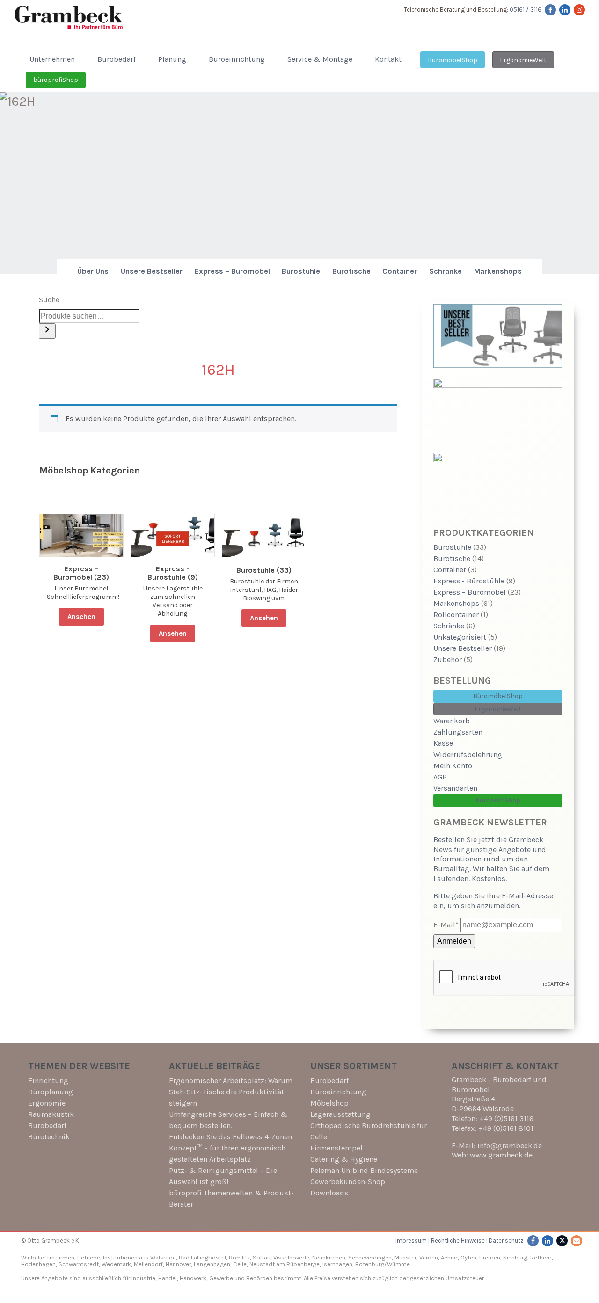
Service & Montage (319, 59)
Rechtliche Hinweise (458, 1240)
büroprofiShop (55, 80)
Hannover (178, 1263)
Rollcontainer (456, 614)
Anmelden (454, 941)
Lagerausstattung (340, 1114)
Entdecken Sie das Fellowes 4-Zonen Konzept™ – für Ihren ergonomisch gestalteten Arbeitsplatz (230, 1148)
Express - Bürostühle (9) (172, 573)
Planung (172, 59)
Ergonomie (47, 1103)
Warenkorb (451, 720)
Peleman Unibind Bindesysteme (364, 1170)
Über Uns (93, 271)
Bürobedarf (116, 59)
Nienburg (515, 1257)
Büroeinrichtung (237, 59)
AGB (440, 776)
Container (399, 271)
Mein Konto (452, 765)
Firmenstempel (336, 1147)
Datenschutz (506, 1240)
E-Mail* (446, 924)
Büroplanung (50, 1091)
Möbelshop (329, 1103)
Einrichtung (48, 1080)
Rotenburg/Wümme (382, 1263)
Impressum (411, 1240)
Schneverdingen (370, 1257)
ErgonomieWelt (523, 60)
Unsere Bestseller (152, 271)
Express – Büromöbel (232, 271)
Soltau (261, 1257)
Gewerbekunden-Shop (347, 1181)
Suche (49, 299)
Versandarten (455, 788)
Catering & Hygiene (343, 1159)
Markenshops (498, 271)
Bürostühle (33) (264, 570)
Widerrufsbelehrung (467, 754)
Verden (428, 1257)
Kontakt (388, 59)
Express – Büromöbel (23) (81, 573)
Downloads (329, 1192)
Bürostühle (301, 271)
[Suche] (47, 331)
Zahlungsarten (457, 732)
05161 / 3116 (525, 9)
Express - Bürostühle (468, 580)
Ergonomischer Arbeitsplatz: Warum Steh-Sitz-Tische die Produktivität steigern (230, 1091)
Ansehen (81, 616)
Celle (240, 1263)
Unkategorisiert (459, 637)
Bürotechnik (49, 1136)
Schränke (445, 271)
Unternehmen (52, 59)
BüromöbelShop (452, 60)
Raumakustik (51, 1114)
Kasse (443, 743)
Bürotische (351, 271)
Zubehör (447, 659)
